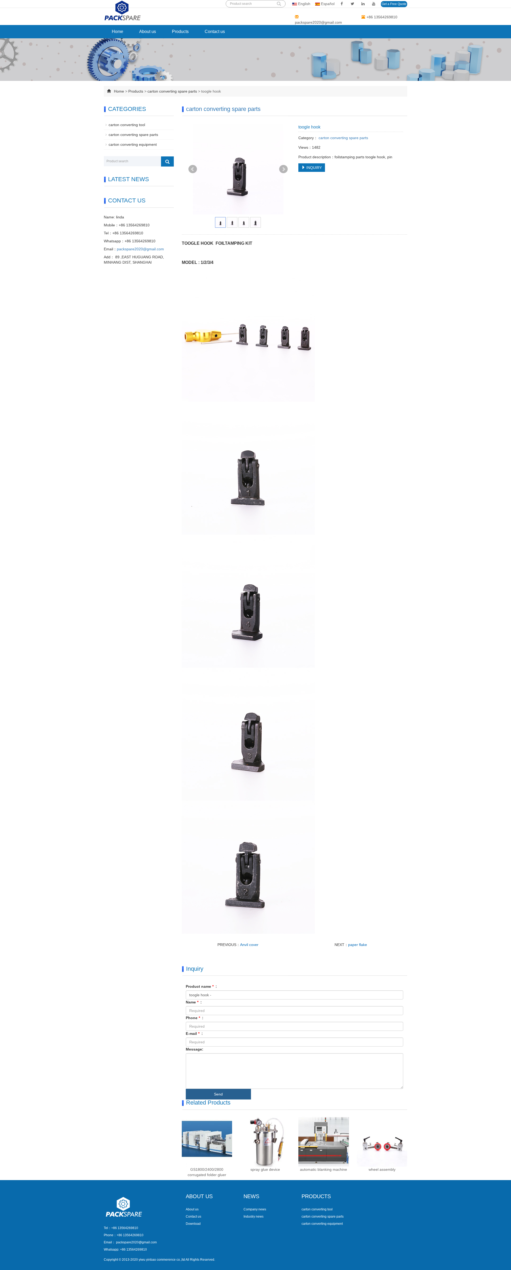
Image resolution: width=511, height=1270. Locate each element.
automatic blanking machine (323, 1169)
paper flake (357, 945)
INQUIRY (313, 167)
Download (193, 1224)
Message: (194, 1049)
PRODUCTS (316, 1196)
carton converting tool (127, 125)
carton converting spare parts (172, 91)
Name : (194, 1002)
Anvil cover (249, 945)
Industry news (253, 1216)
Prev (192, 169)
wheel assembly (382, 1169)
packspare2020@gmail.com (318, 22)
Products (180, 31)
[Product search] (167, 161)
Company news (255, 1209)
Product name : (201, 986)
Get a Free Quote (394, 4)
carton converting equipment (133, 144)
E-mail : (194, 1033)
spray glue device (265, 1169)
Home (117, 31)
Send (218, 1094)
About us (147, 31)
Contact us (215, 31)
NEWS (251, 1196)
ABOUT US (199, 1196)
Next (283, 169)
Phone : (194, 1018)
